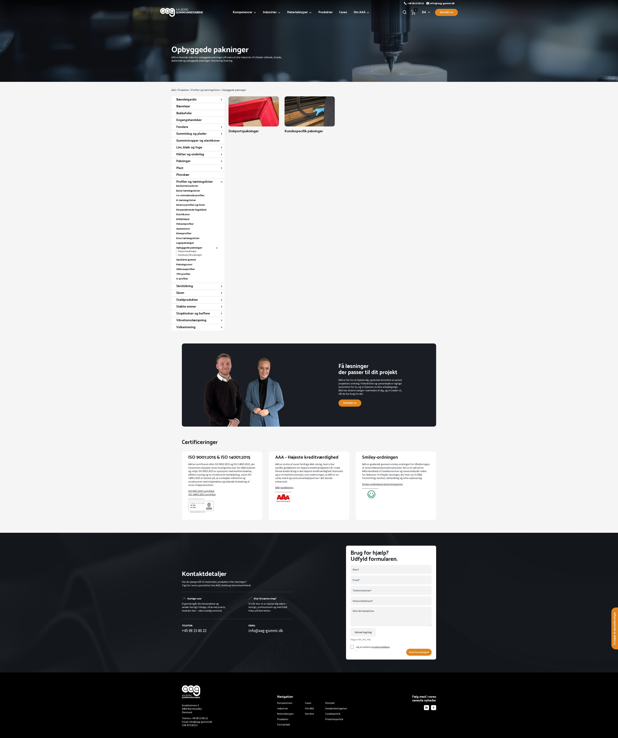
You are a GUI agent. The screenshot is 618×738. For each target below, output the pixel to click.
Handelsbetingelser (336, 708)
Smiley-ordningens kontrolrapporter (382, 484)
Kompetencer (242, 12)
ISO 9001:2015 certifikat (201, 491)
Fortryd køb (283, 724)
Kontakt (330, 702)
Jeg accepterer (373, 648)
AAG (173, 90)
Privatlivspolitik (334, 719)
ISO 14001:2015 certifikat (202, 494)
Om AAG (359, 12)
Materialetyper (297, 12)
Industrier (270, 12)
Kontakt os (446, 12)
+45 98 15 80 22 (415, 3)
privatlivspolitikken (380, 647)
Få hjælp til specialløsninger (615, 628)
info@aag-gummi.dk (442, 3)
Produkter (325, 12)
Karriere (309, 713)
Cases (343, 12)
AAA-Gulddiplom (284, 487)
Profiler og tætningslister (205, 90)
